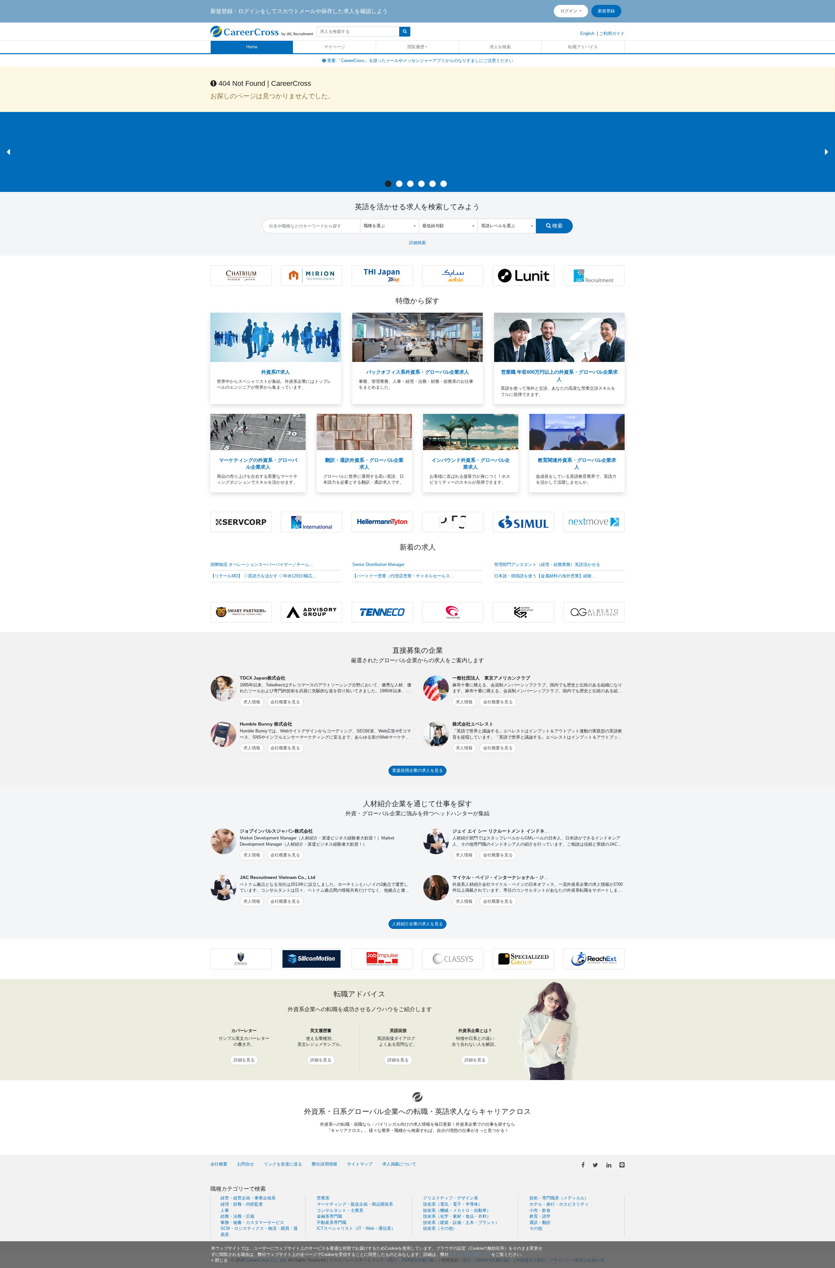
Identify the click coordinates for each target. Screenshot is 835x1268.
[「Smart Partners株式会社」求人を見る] (241, 611)
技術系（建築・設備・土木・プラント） (461, 1222)
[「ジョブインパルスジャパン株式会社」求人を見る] (382, 958)
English (587, 33)
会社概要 (218, 1164)
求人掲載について (399, 1164)
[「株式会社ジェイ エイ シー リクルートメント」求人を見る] (594, 275)
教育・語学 (540, 1216)
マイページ (334, 46)
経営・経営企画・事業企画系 (248, 1198)
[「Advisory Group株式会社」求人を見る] (311, 611)
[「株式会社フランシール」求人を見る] (453, 611)
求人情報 (251, 701)
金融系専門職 (329, 1216)
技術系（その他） (440, 1228)
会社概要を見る (285, 701)
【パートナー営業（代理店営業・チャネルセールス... (403, 575)
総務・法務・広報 (237, 1216)
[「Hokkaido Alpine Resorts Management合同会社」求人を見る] (241, 275)
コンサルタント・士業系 (340, 1210)
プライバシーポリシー (470, 1254)
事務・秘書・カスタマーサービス (252, 1222)
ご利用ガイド (612, 33)
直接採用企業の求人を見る (417, 770)
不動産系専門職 (331, 1222)
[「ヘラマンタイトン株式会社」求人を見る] (382, 521)
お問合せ (245, 1164)
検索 (557, 225)
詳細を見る (244, 1059)
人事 (224, 1210)
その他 (535, 1228)
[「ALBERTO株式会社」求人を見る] (594, 611)
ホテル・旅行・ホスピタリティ (559, 1204)
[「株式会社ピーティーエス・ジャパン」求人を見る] (453, 521)
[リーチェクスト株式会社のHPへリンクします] (594, 958)
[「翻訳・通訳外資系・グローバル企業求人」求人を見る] (364, 431)
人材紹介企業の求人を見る (417, 923)
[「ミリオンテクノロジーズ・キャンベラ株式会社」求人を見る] (311, 275)
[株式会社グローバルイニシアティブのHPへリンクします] (523, 611)
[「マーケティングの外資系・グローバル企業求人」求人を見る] (258, 431)
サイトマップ (359, 1164)
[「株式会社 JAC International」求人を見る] (311, 521)
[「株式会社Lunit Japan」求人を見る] (523, 275)
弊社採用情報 (324, 1164)
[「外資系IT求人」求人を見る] (275, 337)
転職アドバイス (583, 46)
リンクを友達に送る (283, 1164)
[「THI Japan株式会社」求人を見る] (382, 275)
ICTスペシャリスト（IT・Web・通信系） (356, 1228)
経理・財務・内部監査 (241, 1204)
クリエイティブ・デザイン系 (450, 1198)
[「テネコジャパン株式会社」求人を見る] (382, 611)
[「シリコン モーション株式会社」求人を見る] (311, 958)
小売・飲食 (540, 1210)
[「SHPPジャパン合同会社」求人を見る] (453, 275)
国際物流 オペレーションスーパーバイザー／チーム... (261, 564)
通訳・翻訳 (540, 1222)
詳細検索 (417, 242)
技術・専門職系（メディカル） (559, 1198)
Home (251, 46)
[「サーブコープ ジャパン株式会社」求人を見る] (241, 521)
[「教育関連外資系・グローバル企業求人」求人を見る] (577, 431)
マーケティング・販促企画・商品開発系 (355, 1204)
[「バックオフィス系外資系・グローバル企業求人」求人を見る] (417, 337)
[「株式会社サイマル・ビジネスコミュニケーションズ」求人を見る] (523, 521)
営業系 (323, 1198)
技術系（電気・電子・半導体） (452, 1204)
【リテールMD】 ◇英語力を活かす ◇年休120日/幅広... (263, 575)
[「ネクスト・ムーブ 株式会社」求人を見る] (594, 521)
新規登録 (606, 10)
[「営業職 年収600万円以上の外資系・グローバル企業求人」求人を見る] (559, 337)
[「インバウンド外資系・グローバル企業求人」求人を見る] (470, 431)
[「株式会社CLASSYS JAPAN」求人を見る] (453, 958)
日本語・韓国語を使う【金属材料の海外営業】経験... (545, 575)
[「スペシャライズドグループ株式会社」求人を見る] (523, 958)
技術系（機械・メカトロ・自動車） (457, 1210)
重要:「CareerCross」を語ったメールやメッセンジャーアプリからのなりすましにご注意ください (419, 60)
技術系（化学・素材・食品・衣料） (457, 1216)
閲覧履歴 (415, 46)
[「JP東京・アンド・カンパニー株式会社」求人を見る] (241, 958)
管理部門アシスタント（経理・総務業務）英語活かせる (547, 564)
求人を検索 (500, 46)
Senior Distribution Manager (378, 564)
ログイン (569, 10)
